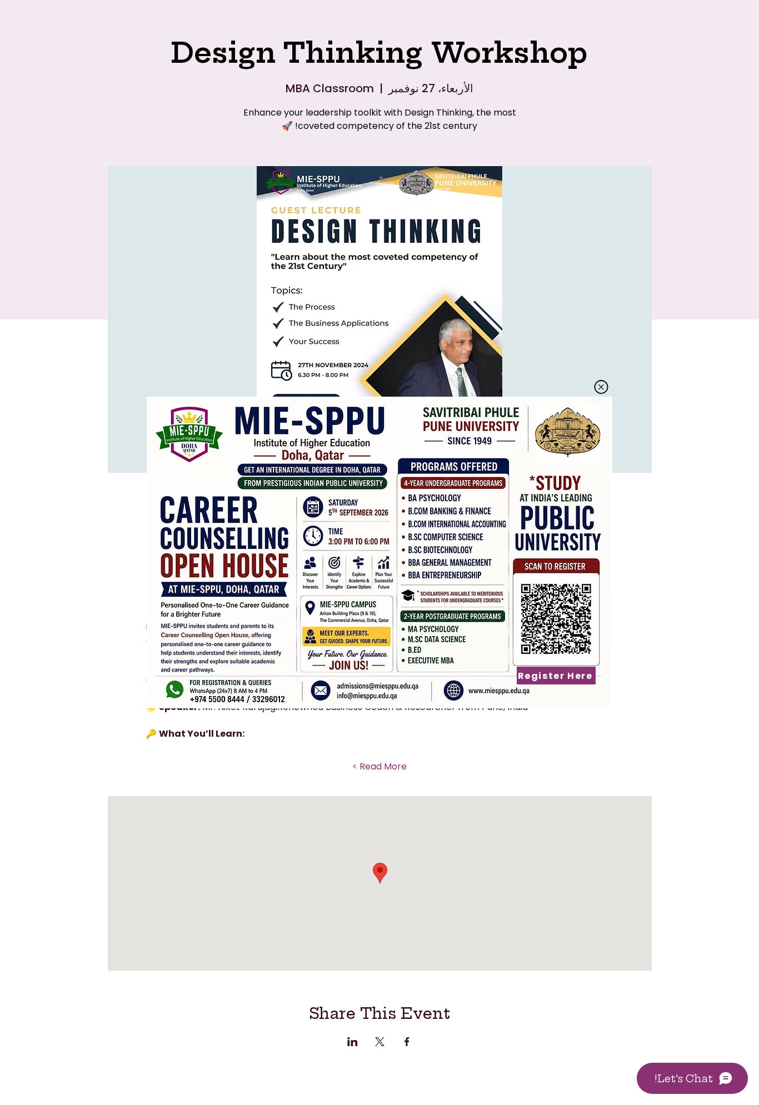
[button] (601, 387)
